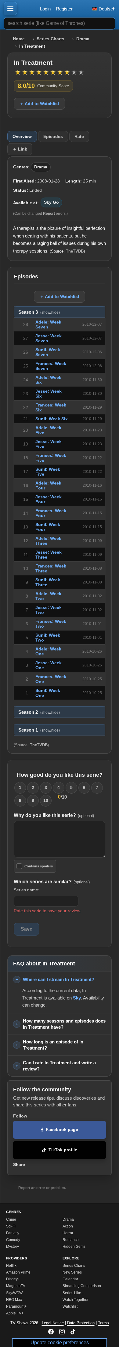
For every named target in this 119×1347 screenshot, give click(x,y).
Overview (22, 136)
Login (45, 8)
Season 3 (39, 312)
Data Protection (81, 1323)
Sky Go (51, 202)
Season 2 (39, 712)
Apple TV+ (14, 1313)
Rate (79, 136)
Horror (68, 1233)
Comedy (13, 1240)
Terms (103, 1323)
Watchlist (70, 1306)
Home (19, 39)
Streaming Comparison (82, 1286)
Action (68, 1226)
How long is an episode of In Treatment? (53, 1045)
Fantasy (12, 1233)
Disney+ (13, 1279)
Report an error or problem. (42, 1188)
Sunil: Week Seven (47, 352)
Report (49, 213)
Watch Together (75, 1300)
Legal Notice (53, 1323)
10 (45, 800)
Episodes (53, 136)
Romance (71, 1240)
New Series (72, 1272)
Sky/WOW (14, 1293)
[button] (10, 8)
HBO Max (14, 1300)
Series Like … (74, 1293)
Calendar (70, 1279)
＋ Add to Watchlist (39, 103)
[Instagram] (62, 1331)
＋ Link (20, 149)
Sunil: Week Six (51, 418)
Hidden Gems (74, 1246)
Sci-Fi (11, 1226)
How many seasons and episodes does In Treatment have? (64, 1024)
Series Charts (50, 39)
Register (64, 8)
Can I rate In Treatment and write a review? (59, 1066)
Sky (77, 998)
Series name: (26, 889)
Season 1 (39, 730)
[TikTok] (73, 1331)
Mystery (12, 1246)
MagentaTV (15, 1286)
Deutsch (106, 8)
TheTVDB (75, 251)
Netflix (11, 1265)
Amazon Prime (18, 1272)
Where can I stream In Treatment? (58, 979)
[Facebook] (51, 1331)
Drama (82, 39)
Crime (11, 1219)
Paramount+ (16, 1306)
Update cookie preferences (60, 1342)
